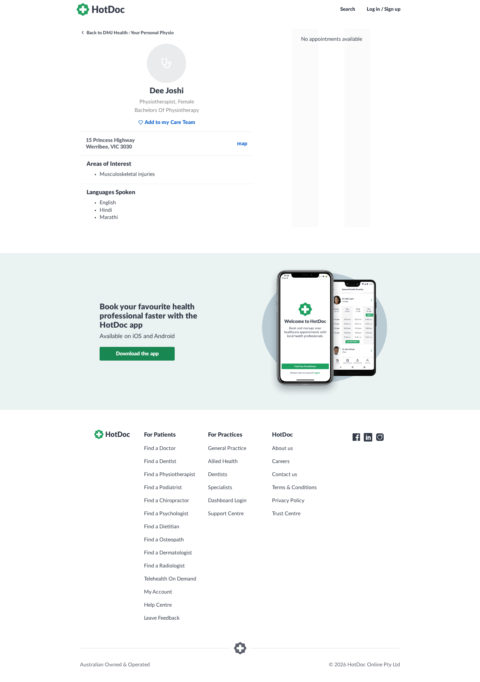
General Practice (227, 448)
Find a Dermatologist (168, 552)
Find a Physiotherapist (169, 474)
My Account (158, 592)
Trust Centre (286, 513)
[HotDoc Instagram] (380, 437)
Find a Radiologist (164, 565)
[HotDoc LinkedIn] (368, 437)
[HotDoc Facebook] (356, 437)
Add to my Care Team (170, 122)
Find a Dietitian (161, 526)
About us (282, 448)
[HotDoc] (100, 9)
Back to (130, 33)
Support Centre (226, 513)
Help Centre (158, 605)
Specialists (220, 487)
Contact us (284, 474)
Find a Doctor (160, 448)
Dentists (217, 474)
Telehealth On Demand (170, 578)
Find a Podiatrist (163, 487)
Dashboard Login (227, 500)
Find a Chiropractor (166, 500)
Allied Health (223, 461)
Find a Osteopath (164, 539)
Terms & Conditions (294, 487)
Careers (281, 461)
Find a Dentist (160, 461)
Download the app (137, 353)
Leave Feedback (162, 618)
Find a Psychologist (166, 513)
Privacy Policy (288, 500)
